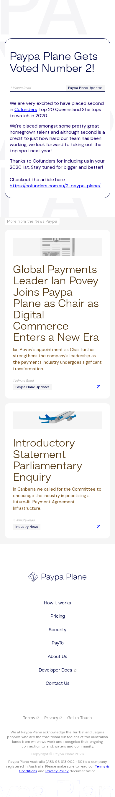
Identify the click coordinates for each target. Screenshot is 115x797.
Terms (31, 717)
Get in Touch (79, 717)
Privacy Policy (57, 771)
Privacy (53, 717)
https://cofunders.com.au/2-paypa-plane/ (55, 186)
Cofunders (25, 109)
